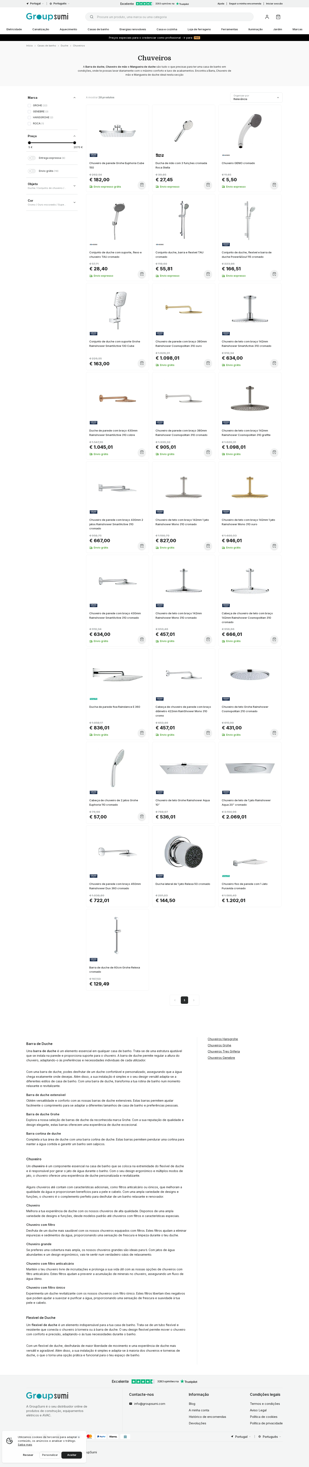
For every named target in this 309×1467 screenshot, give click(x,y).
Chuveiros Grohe (219, 1045)
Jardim (277, 29)
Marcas (297, 29)
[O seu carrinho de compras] (278, 17)
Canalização (40, 29)
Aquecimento (68, 29)
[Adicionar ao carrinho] (142, 185)
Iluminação (255, 29)
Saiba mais (25, 1444)
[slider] (29, 142)
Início (29, 45)
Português (59, 3)
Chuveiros (79, 45)
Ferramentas (229, 29)
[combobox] (169, 16)
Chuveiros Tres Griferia (224, 1051)
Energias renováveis (133, 29)
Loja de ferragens (199, 29)
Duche (64, 45)
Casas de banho (98, 29)
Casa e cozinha (167, 29)
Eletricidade (14, 29)
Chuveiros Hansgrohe (223, 1039)
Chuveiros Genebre (221, 1057)
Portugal (35, 3)
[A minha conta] (267, 17)
